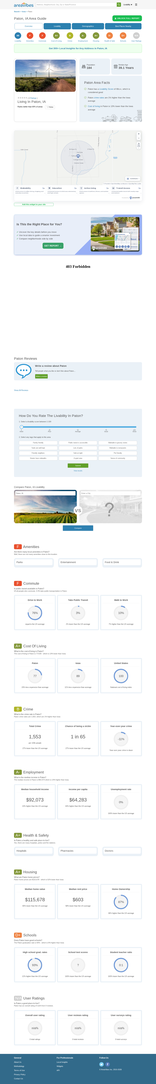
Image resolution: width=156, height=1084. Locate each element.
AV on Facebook (107, 1064)
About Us (17, 1062)
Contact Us (18, 1079)
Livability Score (106, 89)
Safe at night (78, 453)
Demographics (88, 26)
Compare (78, 528)
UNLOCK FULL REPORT (128, 18)
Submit (78, 466)
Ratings (33, 98)
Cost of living (94, 106)
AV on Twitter (101, 1064)
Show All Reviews (21, 390)
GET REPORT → (53, 246)
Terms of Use (19, 1070)
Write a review (41, 376)
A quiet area (78, 458)
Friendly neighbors (38, 453)
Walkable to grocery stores (117, 443)
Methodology (19, 1066)
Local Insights (62, 1062)
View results (78, 471)
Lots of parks (78, 448)
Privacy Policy (19, 1074)
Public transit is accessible (78, 443)
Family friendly (38, 443)
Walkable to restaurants (117, 448)
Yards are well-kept (38, 448)
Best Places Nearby (123, 26)
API (58, 1070)
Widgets (60, 1066)
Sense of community (118, 458)
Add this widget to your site (34, 204)
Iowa (24, 12)
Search (17, 12)
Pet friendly (118, 453)
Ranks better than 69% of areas (30, 107)
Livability (126, 5)
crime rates (99, 98)
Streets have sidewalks (38, 458)
